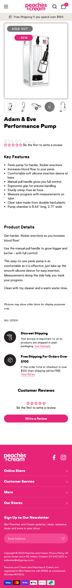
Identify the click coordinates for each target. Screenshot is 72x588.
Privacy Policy (56, 552)
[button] (54, 6)
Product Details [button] (19, 227)
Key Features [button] (17, 157)
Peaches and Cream (36, 552)
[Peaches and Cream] (30, 7)
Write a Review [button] (36, 419)
